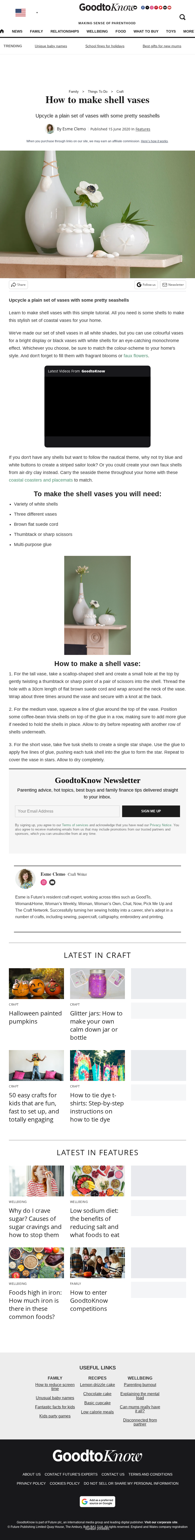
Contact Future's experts (71, 1474)
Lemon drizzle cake (97, 1385)
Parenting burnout (140, 1385)
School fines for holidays (104, 46)
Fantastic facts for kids (55, 1407)
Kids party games (55, 1416)
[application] (97, 406)
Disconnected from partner (140, 1422)
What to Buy (146, 31)
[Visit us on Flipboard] (160, 7)
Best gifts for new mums (162, 46)
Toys (171, 31)
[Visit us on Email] (165, 7)
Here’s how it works (154, 141)
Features (143, 129)
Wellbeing (97, 31)
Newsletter (176, 284)
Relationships (65, 31)
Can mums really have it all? (140, 1409)
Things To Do (97, 91)
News (17, 31)
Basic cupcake (97, 1403)
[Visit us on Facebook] (143, 7)
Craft (120, 91)
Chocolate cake (97, 1394)
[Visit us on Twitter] (147, 7)
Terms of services (75, 825)
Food (121, 31)
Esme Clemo (74, 129)
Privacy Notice (160, 825)
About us (32, 1474)
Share (21, 284)
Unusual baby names (55, 1398)
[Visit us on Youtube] (169, 7)
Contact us (113, 1474)
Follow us (149, 284)
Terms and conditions (150, 1474)
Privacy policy (31, 1483)
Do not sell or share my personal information (131, 1483)
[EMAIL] (53, 882)
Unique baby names (51, 46)
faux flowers (136, 355)
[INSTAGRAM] (45, 882)
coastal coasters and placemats (41, 480)
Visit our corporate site (160, 1522)
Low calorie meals (97, 1412)
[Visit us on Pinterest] (156, 7)
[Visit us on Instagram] (151, 7)
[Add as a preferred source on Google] (97, 1501)
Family (36, 31)
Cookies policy (65, 1483)
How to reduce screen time (55, 1387)
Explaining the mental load (139, 1396)
